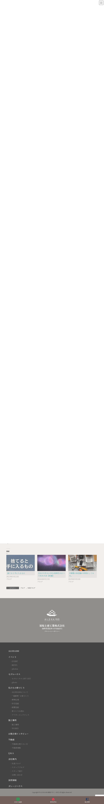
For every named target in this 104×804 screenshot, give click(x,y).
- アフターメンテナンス (20, 715)
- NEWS (14, 665)
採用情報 (12, 780)
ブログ (22, 588)
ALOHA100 (13, 651)
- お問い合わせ (16, 775)
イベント (12, 656)
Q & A (11, 753)
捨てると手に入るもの (16, 573)
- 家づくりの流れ (17, 711)
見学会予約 (53, 802)
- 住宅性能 (15, 703)
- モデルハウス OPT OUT (21, 678)
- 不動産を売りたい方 (19, 744)
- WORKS (15, 728)
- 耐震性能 (15, 707)
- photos (14, 669)
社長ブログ (31, 588)
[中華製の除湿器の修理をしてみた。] (82, 563)
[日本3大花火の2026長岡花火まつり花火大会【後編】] (51, 563)
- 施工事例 (15, 724)
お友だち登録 (18, 802)
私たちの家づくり (16, 687)
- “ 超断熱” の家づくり (20, 696)
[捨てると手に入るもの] (20, 563)
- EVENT (14, 661)
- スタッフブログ (17, 767)
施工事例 (12, 720)
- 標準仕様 (15, 699)
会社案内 (12, 759)
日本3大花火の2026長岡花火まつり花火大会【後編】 (51, 574)
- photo (14, 682)
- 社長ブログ (16, 763)
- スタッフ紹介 (16, 771)
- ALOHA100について (19, 692)
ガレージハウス (15, 786)
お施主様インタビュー (18, 733)
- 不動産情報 (16, 748)
